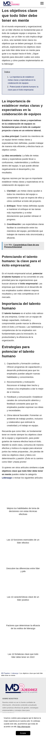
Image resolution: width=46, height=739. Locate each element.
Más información (23, 727)
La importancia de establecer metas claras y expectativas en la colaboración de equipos (21, 80)
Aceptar (23, 733)
